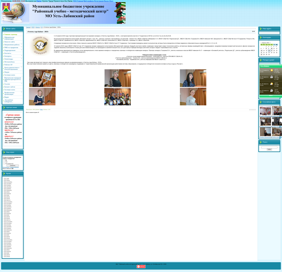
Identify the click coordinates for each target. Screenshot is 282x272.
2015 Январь (7, 246)
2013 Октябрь (8, 223)
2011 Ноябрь (7, 185)
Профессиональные (265, 116)
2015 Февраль (8, 248)
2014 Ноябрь (7, 243)
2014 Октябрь (8, 241)
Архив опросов (14, 167)
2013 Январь (7, 208)
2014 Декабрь (7, 244)
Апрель (38, 27)
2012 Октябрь (8, 203)
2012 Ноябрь (7, 205)
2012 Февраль (8, 190)
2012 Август (7, 200)
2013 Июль (7, 218)
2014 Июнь (7, 236)
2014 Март (7, 231)
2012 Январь (7, 188)
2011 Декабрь (7, 186)
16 (41, 27)
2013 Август (7, 220)
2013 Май (6, 215)
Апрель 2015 (265, 42)
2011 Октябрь (7, 183)
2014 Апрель (7, 233)
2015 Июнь (7, 254)
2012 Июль (7, 198)
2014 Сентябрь (8, 239)
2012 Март (7, 191)
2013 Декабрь (7, 226)
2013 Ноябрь (7, 224)
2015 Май (6, 253)
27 (261, 54)
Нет (6, 162)
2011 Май (6, 178)
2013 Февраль (8, 210)
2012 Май (6, 195)
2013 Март (7, 211)
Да (6, 160)
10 (271, 48)
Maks (41, 109)
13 (261, 50)
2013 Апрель (7, 213)
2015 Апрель (7, 251)
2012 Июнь (7, 196)
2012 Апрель (7, 193)
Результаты (6, 167)
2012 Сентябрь (8, 201)
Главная (28, 27)
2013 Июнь (7, 216)
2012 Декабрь (7, 206)
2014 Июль (7, 238)
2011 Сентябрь (8, 182)
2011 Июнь (7, 180)
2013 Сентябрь (8, 221)
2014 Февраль (8, 229)
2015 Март (7, 249)
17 (271, 50)
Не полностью (9, 163)
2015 (33, 27)
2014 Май (6, 234)
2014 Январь (7, 228)
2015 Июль (7, 256)
